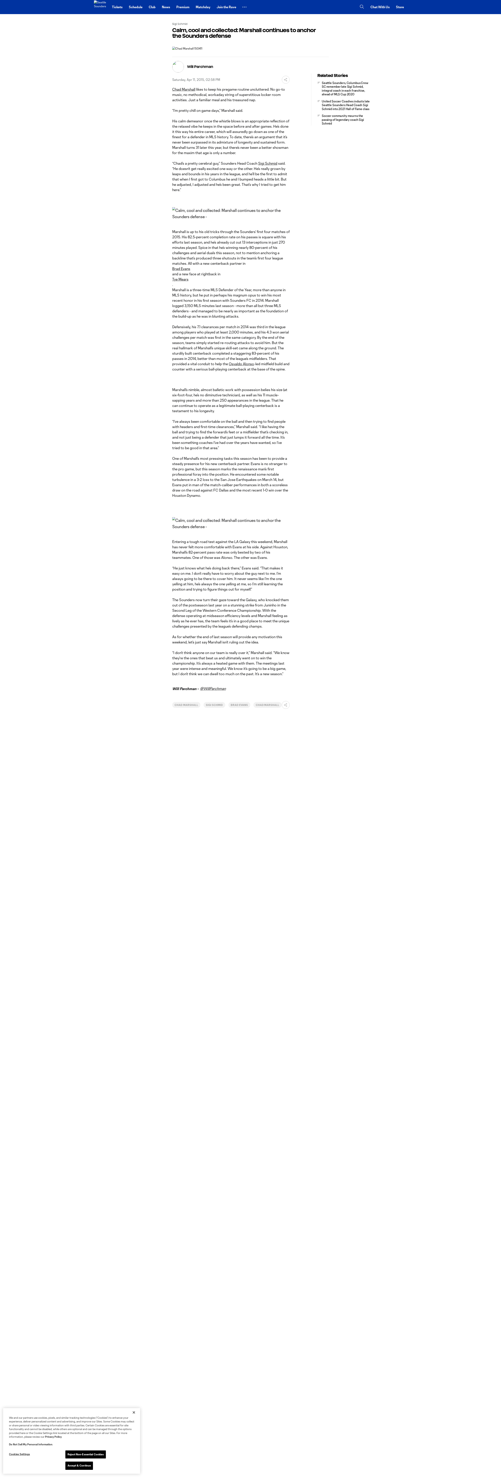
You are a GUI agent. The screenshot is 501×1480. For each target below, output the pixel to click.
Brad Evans (181, 269)
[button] (244, 7)
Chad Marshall (183, 89)
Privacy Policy (53, 1436)
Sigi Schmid (267, 163)
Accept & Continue (79, 1465)
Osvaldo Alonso (241, 364)
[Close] (134, 1412)
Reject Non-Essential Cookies (86, 1454)
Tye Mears (180, 279)
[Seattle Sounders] (100, 7)
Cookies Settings (19, 1454)
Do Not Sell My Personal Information (30, 1444)
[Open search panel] (362, 7)
